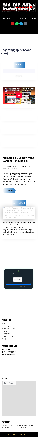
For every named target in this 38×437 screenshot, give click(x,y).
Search (19, 65)
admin (24, 166)
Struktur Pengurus (25, 19)
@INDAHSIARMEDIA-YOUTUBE (26, 17)
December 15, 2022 (11, 166)
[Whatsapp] (17, 23)
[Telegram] (21, 23)
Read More (10, 190)
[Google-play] (25, 23)
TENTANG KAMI (12, 17)
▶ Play (18, 279)
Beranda (4, 17)
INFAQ (34, 19)
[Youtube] (12, 23)
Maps (4, 378)
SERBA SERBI (6, 19)
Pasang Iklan (15, 19)
